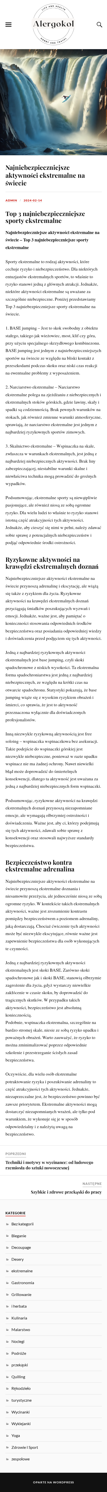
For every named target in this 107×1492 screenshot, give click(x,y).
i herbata (19, 1306)
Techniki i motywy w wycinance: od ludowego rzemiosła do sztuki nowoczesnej (49, 1164)
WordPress (63, 1482)
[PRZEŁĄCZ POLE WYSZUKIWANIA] (99, 24)
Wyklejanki (21, 1423)
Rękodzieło (21, 1388)
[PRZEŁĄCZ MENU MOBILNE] (8, 24)
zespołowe (20, 1458)
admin (11, 200)
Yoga (15, 1435)
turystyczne (21, 1400)
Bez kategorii (22, 1223)
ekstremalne (22, 1270)
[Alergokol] (53, 24)
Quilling (18, 1376)
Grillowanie (21, 1294)
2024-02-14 (33, 200)
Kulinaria (19, 1317)
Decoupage (21, 1247)
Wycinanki (20, 1412)
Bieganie (18, 1235)
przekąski (19, 1364)
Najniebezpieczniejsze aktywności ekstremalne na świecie (45, 175)
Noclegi (17, 1341)
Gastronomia (22, 1282)
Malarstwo (20, 1329)
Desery (17, 1259)
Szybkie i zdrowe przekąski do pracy (66, 1192)
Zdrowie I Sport (24, 1447)
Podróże (18, 1353)
